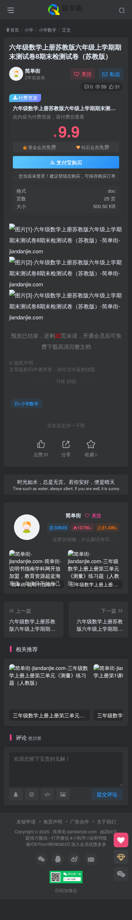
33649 (60, 527)
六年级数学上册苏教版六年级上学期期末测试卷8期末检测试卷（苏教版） (65, 51)
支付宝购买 (69, 162)
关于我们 (106, 821)
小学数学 (47, 29)
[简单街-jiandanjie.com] (66, 8)
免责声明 (52, 821)
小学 (29, 29)
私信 (115, 73)
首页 (14, 29)
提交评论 (107, 794)
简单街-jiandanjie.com (75, 831)
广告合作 (79, 821)
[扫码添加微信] (121, 873)
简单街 (32, 70)
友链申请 (26, 821)
